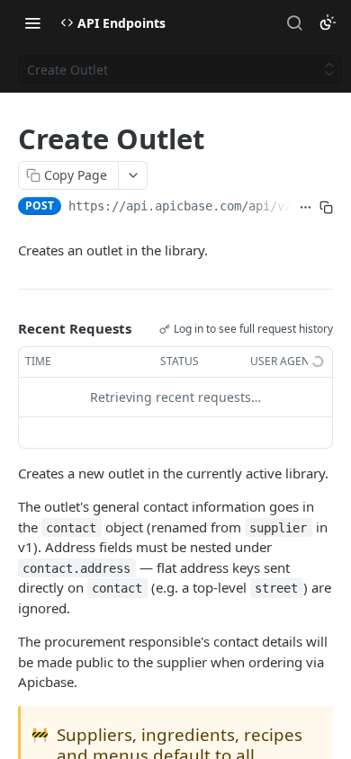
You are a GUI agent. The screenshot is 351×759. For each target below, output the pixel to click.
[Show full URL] (305, 208)
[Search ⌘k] (294, 22)
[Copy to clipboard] (326, 208)
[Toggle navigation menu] (32, 22)
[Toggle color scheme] (327, 22)
